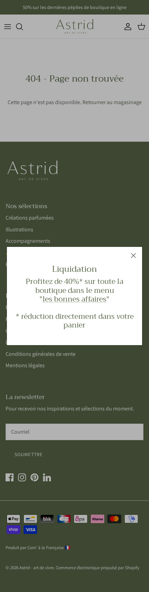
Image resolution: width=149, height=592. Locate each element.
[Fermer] (133, 255)
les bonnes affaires (74, 299)
